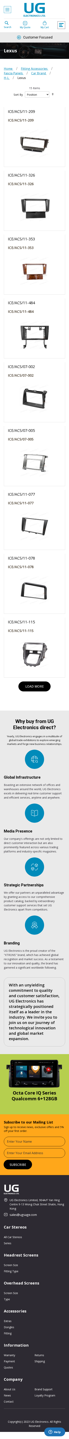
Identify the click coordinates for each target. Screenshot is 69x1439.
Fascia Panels (14, 73)
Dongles (9, 1327)
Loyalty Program (44, 1395)
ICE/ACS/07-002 (21, 375)
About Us (9, 1389)
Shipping (39, 1361)
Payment (9, 1361)
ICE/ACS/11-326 (21, 184)
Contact (9, 1401)
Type (7, 1299)
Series (7, 1243)
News (7, 1395)
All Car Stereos (13, 1237)
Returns (39, 1355)
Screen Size (11, 1265)
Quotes (8, 1367)
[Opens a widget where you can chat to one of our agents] (54, 1432)
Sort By (18, 94)
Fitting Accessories (34, 69)
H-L (7, 78)
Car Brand (39, 73)
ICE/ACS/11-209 (21, 120)
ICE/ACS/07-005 (21, 439)
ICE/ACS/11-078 (21, 567)
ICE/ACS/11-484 (21, 311)
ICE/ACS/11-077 (21, 503)
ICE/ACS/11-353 (21, 247)
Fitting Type (11, 1271)
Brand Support (43, 1389)
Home (8, 69)
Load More (34, 686)
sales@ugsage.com (23, 1215)
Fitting (8, 1333)
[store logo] (34, 11)
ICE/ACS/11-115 (21, 630)
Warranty (9, 1355)
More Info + (34, 126)
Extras (8, 1321)
